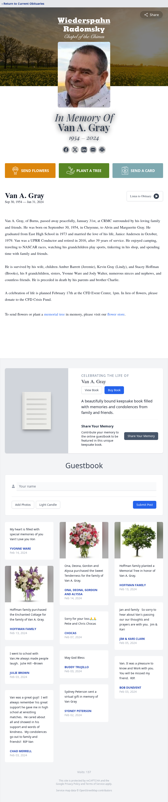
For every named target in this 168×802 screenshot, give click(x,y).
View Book (92, 390)
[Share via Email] (93, 149)
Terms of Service (95, 784)
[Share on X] (75, 149)
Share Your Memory (141, 436)
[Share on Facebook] (66, 149)
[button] (29, 584)
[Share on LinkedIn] (84, 149)
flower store (116, 314)
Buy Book (114, 390)
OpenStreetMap (88, 790)
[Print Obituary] (102, 149)
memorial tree (54, 314)
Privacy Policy (72, 784)
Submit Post (144, 505)
